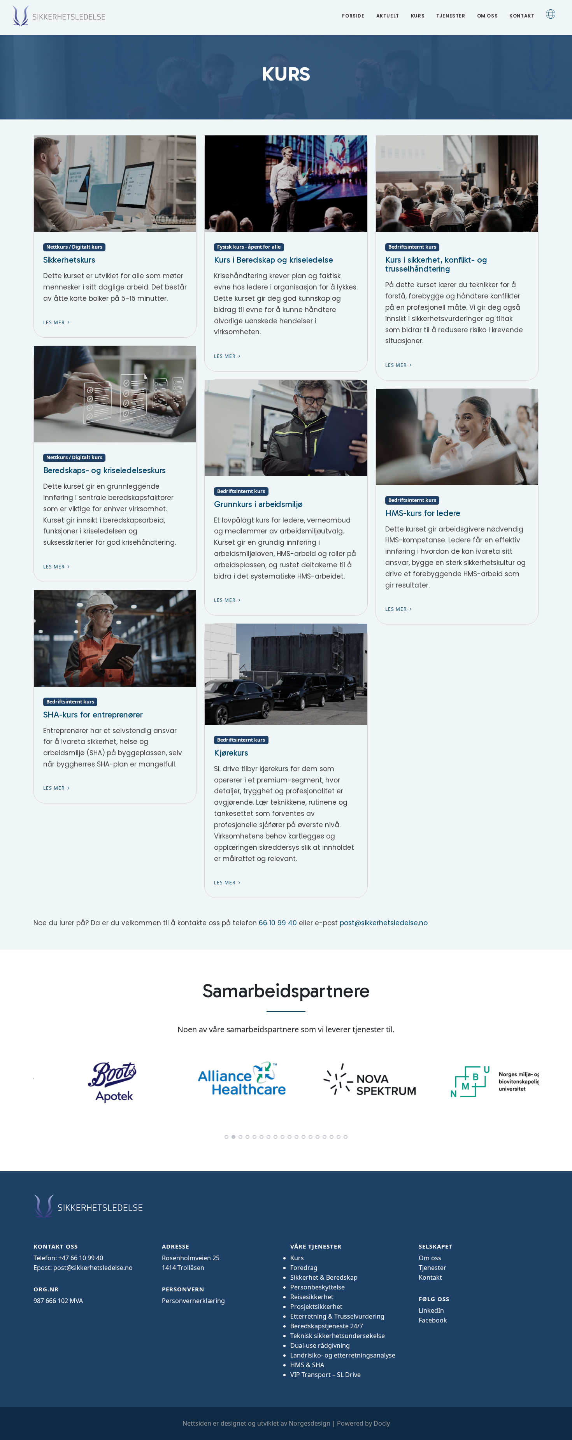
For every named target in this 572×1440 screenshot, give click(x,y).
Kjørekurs (231, 752)
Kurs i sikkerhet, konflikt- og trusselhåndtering (436, 264)
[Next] (531, 1080)
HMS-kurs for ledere (422, 513)
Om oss (487, 15)
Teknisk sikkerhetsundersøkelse (337, 1335)
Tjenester (450, 15)
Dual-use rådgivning (320, 1345)
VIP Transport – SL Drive (325, 1374)
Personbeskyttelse (317, 1287)
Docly (382, 1423)
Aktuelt (387, 15)
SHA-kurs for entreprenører (93, 714)
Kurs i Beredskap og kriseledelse (273, 259)
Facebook (433, 1320)
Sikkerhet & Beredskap (324, 1277)
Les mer (54, 322)
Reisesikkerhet (311, 1297)
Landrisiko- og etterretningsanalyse (342, 1355)
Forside (353, 15)
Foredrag (304, 1267)
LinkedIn (431, 1310)
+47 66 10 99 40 (80, 1258)
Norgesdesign (309, 1423)
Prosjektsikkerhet (316, 1306)
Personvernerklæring (193, 1300)
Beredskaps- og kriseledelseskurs (104, 470)
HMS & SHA (307, 1365)
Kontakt (521, 15)
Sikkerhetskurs (69, 259)
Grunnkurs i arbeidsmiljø (258, 504)
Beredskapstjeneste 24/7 (326, 1326)
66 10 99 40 (278, 923)
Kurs (418, 15)
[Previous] (41, 1080)
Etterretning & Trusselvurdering (337, 1316)
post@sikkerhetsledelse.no (384, 923)
